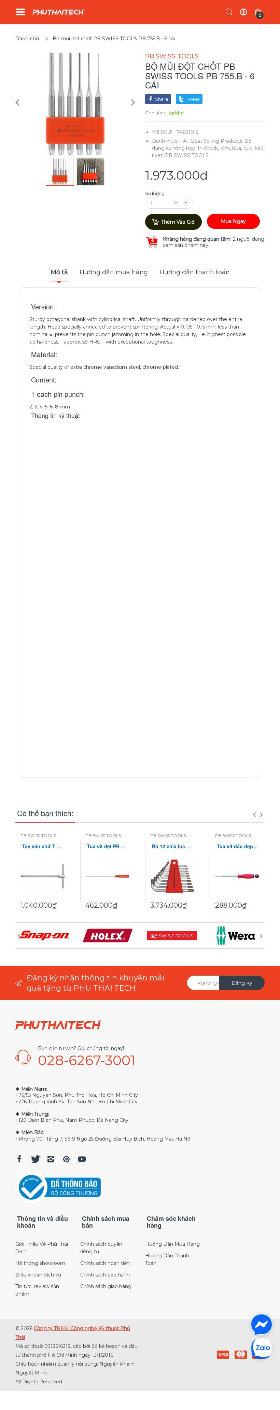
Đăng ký (242, 983)
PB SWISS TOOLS (172, 56)
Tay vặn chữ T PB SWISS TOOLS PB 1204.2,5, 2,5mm (42, 846)
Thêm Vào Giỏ (178, 222)
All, (186, 141)
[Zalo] (261, 1348)
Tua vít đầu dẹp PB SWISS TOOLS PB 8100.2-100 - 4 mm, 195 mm (237, 846)
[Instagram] (50, 1159)
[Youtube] (82, 1159)
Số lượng (155, 193)
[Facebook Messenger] (261, 1324)
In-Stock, (208, 148)
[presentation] (254, 814)
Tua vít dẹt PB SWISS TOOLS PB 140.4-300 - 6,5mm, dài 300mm (107, 846)
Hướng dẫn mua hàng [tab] (114, 272)
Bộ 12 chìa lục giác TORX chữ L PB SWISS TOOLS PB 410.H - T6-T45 (172, 846)
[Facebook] (19, 1159)
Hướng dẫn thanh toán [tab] (194, 272)
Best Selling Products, (217, 141)
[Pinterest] (66, 1159)
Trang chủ (27, 39)
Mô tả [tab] (59, 272)
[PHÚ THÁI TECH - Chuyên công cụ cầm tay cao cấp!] (58, 12)
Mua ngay (233, 221)
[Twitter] (35, 1159)
